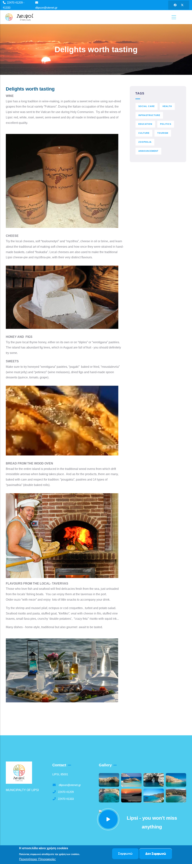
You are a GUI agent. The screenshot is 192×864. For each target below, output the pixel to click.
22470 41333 (66, 798)
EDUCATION (145, 124)
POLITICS (165, 124)
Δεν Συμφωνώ (155, 853)
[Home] (21, 17)
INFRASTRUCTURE (149, 115)
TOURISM (162, 133)
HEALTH (167, 106)
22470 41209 (66, 791)
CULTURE (143, 133)
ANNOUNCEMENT (148, 151)
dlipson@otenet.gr (69, 785)
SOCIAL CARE (146, 106)
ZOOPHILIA (145, 142)
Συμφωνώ (125, 853)
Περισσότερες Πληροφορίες (37, 859)
